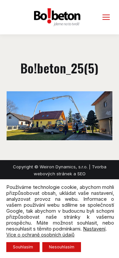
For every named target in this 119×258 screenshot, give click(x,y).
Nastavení (94, 229)
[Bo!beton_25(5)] (59, 115)
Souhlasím (23, 246)
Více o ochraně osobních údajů (40, 234)
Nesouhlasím (61, 246)
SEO (81, 173)
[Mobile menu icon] (106, 17)
